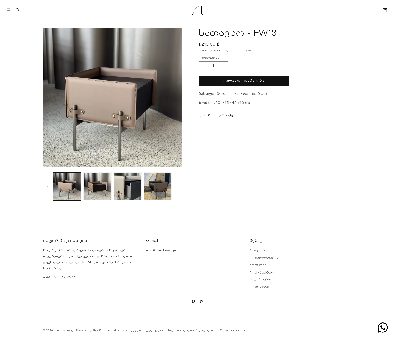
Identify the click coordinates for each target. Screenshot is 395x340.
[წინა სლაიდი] (47, 186)
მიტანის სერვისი (236, 51)
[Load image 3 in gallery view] (128, 186)
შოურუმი (258, 265)
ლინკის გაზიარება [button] (221, 115)
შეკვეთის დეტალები (146, 330)
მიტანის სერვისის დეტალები (191, 330)
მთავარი (258, 250)
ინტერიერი (260, 279)
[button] (8, 10)
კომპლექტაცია (264, 258)
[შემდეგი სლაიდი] (177, 186)
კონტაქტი (259, 287)
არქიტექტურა (263, 272)
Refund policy (115, 330)
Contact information (233, 330)
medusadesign (65, 330)
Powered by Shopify (89, 330)
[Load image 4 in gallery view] (158, 186)
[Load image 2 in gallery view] (97, 186)
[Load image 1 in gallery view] (67, 186)
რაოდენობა (209, 58)
